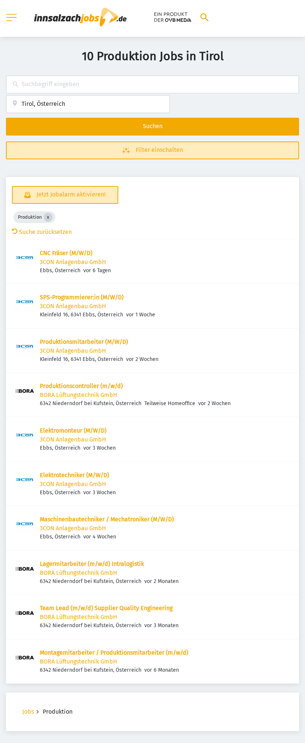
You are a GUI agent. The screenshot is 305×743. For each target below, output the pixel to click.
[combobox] (152, 84)
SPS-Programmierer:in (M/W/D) (81, 297)
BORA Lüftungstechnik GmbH (78, 394)
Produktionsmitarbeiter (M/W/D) (84, 341)
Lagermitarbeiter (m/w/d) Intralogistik (92, 563)
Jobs (28, 711)
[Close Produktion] (48, 217)
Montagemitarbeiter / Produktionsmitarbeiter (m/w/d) (114, 652)
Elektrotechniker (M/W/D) (74, 475)
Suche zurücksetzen (45, 231)
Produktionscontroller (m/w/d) (81, 386)
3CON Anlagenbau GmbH (73, 261)
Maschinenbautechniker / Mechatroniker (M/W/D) (107, 519)
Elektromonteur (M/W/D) (73, 430)
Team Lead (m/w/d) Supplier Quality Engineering (106, 608)
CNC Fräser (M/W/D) (66, 253)
